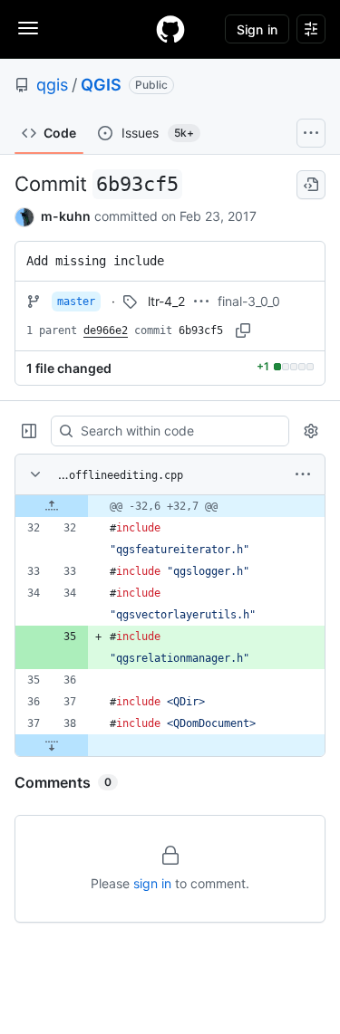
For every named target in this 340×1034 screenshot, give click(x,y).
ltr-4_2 (166, 301)
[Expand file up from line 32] (51, 506)
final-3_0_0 (249, 301)
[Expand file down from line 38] (51, 745)
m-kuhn (66, 216)
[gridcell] (170, 506)
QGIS (101, 84)
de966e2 (105, 330)
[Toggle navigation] (28, 28)
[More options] (302, 474)
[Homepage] (170, 28)
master (76, 301)
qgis (52, 84)
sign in (152, 883)
